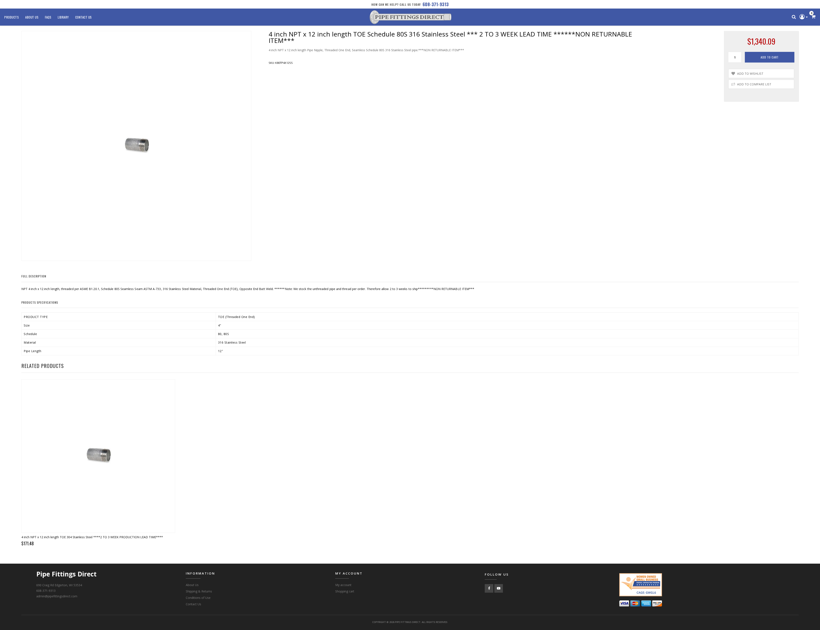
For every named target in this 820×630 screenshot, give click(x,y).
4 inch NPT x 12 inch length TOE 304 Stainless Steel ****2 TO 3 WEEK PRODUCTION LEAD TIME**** (92, 537)
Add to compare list (754, 84)
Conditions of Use (198, 598)
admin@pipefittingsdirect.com (56, 596)
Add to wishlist (750, 73)
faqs (48, 17)
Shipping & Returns (199, 591)
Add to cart (770, 57)
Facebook (489, 588)
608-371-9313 (436, 4)
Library (63, 17)
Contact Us (83, 17)
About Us (31, 17)
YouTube (498, 588)
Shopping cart (344, 591)
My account (343, 585)
